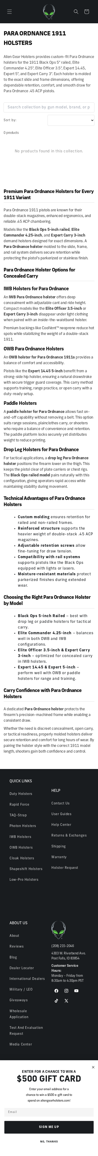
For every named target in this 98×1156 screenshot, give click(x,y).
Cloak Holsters (22, 858)
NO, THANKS (49, 1142)
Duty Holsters (21, 794)
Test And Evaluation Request (26, 1031)
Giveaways (19, 1000)
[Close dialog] (93, 1067)
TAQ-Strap (18, 815)
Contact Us (60, 803)
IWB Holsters (20, 837)
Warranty (59, 857)
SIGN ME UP (49, 1127)
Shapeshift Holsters (26, 869)
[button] (9, 11)
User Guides (61, 814)
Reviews (17, 946)
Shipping (58, 846)
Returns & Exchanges (69, 835)
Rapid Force (19, 805)
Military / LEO (21, 990)
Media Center (21, 1044)
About (14, 936)
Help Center (61, 825)
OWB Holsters (21, 848)
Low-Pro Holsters (24, 880)
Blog (13, 957)
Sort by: (10, 120)
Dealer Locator (22, 968)
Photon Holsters (23, 826)
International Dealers (27, 979)
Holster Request (64, 868)
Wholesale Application (19, 1014)
